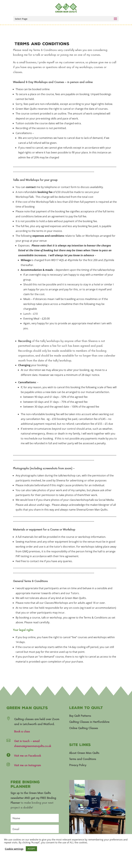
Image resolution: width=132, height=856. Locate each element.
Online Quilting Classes (83, 728)
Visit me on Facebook (27, 755)
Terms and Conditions (82, 759)
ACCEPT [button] (31, 848)
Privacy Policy (77, 765)
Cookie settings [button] (14, 848)
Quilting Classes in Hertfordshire (89, 722)
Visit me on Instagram (27, 765)
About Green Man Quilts (84, 753)
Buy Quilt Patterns (80, 715)
